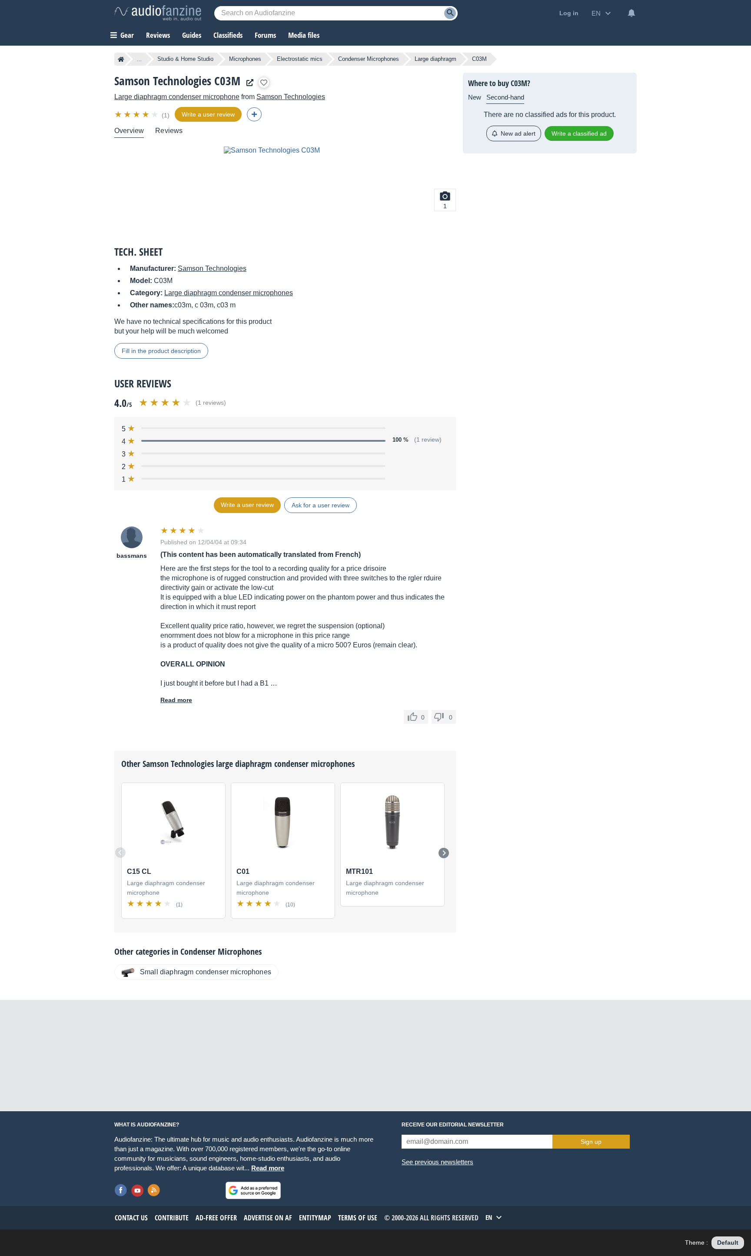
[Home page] (121, 59)
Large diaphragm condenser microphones (228, 293)
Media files (303, 35)
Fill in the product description (161, 350)
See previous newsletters (437, 1162)
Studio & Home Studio (185, 59)
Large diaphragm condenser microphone (176, 96)
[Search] (450, 13)
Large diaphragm (435, 59)
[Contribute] (254, 114)
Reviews (158, 35)
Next (444, 853)
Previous (120, 852)
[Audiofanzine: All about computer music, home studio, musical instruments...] (157, 13)
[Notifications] (631, 13)
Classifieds (228, 35)
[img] (137, 114)
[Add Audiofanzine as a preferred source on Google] (253, 1190)
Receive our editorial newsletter (453, 1125)
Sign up (591, 1141)
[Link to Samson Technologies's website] (247, 83)
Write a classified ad (579, 133)
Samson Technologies (290, 96)
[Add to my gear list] (263, 82)
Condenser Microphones (368, 59)
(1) (165, 115)
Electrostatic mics (299, 59)
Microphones (245, 59)
